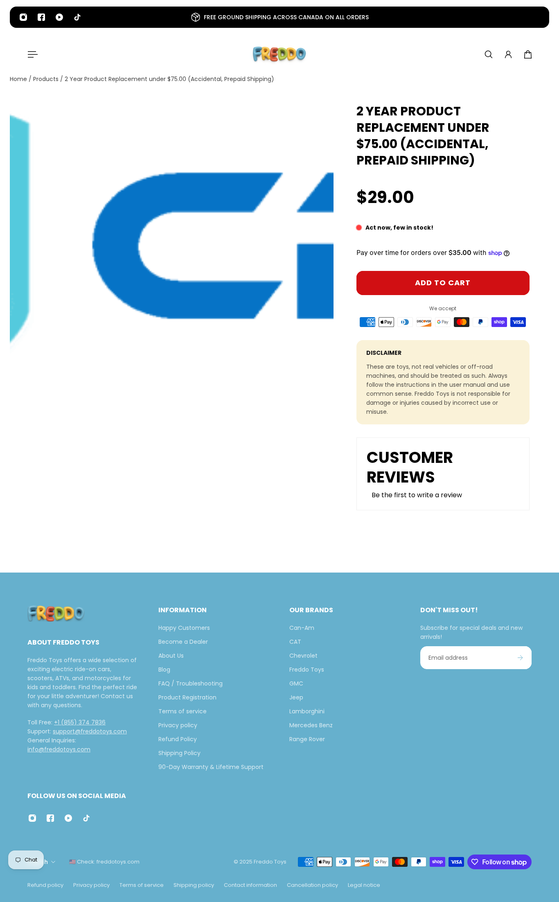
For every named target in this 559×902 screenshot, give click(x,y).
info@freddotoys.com (58, 749)
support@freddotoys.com (90, 731)
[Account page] (508, 54)
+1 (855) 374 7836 (80, 722)
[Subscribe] (520, 657)
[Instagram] (23, 17)
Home (19, 79)
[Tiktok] (77, 17)
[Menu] (31, 54)
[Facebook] (41, 17)
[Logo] (279, 54)
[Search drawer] (488, 54)
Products (46, 79)
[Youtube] (59, 17)
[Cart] (528, 54)
